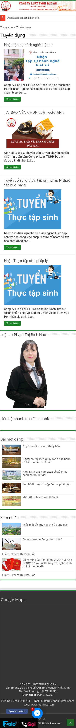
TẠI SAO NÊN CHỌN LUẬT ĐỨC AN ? (34, 112)
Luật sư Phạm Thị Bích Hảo (18, 554)
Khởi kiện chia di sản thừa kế (40, 497)
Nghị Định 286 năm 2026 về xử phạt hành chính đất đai (45, 473)
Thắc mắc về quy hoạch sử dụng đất (45, 524)
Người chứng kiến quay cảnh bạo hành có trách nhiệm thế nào (47, 460)
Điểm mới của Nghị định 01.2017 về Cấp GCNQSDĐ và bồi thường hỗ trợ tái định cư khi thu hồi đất (47, 563)
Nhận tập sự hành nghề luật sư (28, 45)
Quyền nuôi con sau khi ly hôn (23, 17)
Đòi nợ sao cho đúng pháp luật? (42, 539)
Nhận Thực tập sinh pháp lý (26, 261)
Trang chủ (6, 27)
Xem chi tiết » (12, 99)
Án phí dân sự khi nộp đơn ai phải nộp (46, 484)
